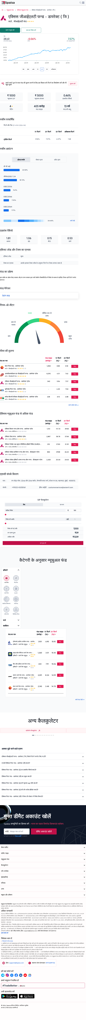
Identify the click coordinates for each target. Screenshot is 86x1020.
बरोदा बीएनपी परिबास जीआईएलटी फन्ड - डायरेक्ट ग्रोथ (21, 397)
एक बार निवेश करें (31, 30)
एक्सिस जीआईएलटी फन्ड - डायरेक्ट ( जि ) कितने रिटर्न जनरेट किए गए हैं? (24, 756)
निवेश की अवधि (10, 519)
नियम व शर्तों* (18, 836)
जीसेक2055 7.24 (10, 176)
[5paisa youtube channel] (25, 975)
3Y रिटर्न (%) (67, 359)
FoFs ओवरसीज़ (13, 447)
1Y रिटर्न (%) (58, 359)
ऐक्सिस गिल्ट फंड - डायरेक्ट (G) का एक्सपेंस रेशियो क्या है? (19, 770)
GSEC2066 (8, 196)
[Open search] (80, 2)
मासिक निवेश (9, 510)
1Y (37, 69)
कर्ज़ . (10, 21)
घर (2, 10)
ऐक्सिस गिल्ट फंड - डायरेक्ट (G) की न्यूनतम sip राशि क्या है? (20, 783)
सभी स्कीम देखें (72, 405)
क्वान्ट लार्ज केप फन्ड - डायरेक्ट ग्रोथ (23, 675)
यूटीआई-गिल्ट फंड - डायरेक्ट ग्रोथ (15, 389)
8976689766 (50, 963)
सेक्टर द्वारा (39, 160)
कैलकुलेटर (4, 865)
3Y (42, 69)
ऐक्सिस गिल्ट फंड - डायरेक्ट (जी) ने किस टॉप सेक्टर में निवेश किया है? (22, 796)
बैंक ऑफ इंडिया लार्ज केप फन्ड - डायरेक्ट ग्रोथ (22, 664)
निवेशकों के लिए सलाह (7, 941)
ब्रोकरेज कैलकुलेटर (31, 730)
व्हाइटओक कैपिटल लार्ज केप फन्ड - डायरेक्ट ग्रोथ (23, 653)
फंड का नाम (4, 361)
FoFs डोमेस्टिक (13, 431)
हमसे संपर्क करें (4, 933)
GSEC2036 (8, 186)
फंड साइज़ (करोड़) (48, 359)
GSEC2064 (8, 207)
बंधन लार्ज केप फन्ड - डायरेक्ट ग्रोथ (23, 686)
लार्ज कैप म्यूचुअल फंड (23, 644)
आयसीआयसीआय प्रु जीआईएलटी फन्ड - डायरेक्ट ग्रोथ (21, 374)
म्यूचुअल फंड (10, 10)
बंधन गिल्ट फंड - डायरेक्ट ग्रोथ (14, 366)
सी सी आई (7, 166)
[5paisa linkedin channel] (20, 975)
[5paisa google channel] (29, 975)
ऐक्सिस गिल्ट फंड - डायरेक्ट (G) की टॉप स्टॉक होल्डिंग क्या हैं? (20, 790)
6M (33, 69)
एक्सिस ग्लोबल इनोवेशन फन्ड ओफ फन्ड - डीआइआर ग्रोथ (22, 452)
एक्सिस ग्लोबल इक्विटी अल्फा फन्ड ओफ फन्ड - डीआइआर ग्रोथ (23, 460)
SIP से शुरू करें (10, 30)
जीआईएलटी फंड (20, 21)
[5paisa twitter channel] (11, 975)
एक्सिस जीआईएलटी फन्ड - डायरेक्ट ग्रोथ (17, 381)
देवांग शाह (6, 295)
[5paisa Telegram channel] (2, 975)
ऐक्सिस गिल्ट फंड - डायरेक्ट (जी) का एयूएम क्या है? (17, 776)
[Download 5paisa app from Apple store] (27, 997)
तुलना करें (72, 84)
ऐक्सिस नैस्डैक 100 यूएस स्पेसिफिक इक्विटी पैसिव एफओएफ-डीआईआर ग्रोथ (23, 444)
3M (28, 69)
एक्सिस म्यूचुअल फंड (22, 10)
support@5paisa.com (16, 963)
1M (23, 69)
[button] (33, 735)
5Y (47, 69)
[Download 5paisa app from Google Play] (9, 997)
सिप (24, 505)
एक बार (62, 505)
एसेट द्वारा (57, 160)
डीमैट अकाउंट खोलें (44, 831)
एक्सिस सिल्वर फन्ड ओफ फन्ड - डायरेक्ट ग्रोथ (19, 429)
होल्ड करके (21, 160)
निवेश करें (75, 367)
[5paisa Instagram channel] (7, 975)
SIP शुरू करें (43, 543)
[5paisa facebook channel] (16, 975)
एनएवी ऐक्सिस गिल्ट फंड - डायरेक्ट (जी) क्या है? (16, 763)
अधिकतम (53, 69)
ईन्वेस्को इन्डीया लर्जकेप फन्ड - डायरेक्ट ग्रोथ (24, 641)
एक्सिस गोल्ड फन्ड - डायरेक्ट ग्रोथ (15, 436)
